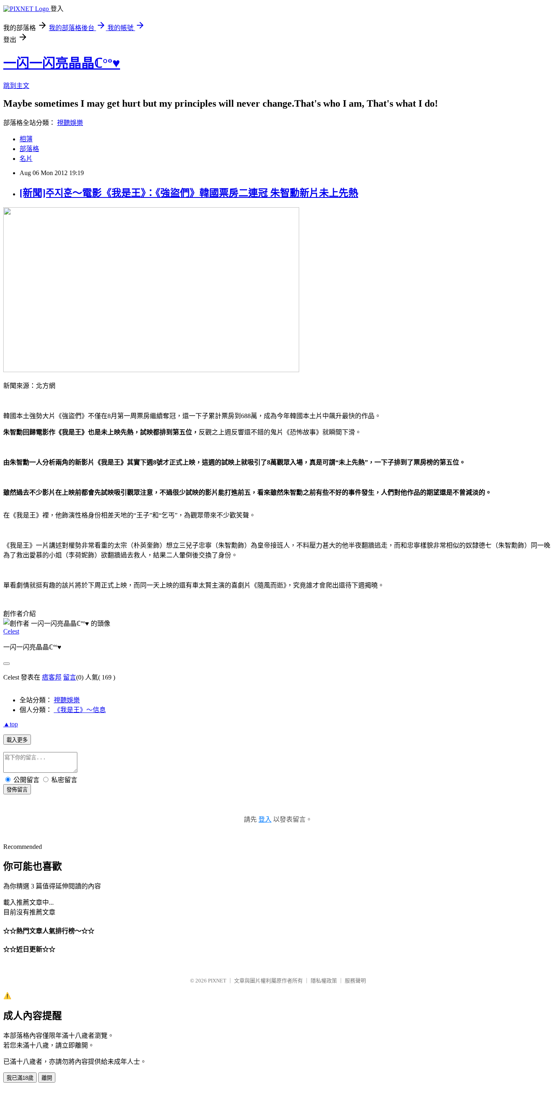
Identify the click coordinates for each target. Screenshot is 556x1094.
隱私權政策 (324, 981)
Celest (11, 631)
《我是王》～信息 (80, 709)
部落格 (29, 148)
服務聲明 (355, 981)
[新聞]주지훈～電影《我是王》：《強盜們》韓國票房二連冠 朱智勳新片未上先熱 (189, 193)
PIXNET (217, 981)
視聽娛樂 (70, 122)
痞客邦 (51, 677)
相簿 (26, 139)
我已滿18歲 (20, 1078)
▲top (10, 724)
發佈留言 (17, 790)
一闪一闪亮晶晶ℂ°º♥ (61, 63)
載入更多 (17, 740)
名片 (26, 158)
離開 (47, 1078)
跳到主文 (16, 85)
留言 (69, 677)
